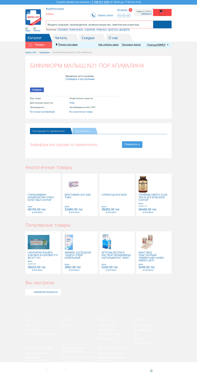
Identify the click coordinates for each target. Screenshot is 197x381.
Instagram (37, 90)
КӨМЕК (140, 319)
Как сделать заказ (108, 44)
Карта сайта (75, 370)
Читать (61, 37)
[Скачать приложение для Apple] (28, 29)
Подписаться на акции (36, 353)
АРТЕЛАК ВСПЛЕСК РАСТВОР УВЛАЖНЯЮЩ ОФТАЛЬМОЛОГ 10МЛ (116, 255)
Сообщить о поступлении (80, 79)
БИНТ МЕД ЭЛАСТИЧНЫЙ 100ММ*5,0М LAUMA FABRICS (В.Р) (151, 256)
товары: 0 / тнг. (144, 11)
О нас (113, 37)
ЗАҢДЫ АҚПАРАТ (112, 347)
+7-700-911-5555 (100, 2)
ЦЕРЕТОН (113, 29)
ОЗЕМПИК (90, 29)
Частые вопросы (106, 338)
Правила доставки (107, 330)
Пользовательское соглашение (77, 357)
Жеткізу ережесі (142, 330)
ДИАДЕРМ (124, 29)
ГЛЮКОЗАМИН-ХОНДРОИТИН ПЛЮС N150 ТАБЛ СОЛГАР (41, 197)
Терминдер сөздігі (143, 343)
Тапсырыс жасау (131, 44)
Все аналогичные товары (81, 112)
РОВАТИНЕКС (76, 29)
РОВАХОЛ (101, 29)
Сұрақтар (138, 338)
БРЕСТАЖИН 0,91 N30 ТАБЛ (77, 196)
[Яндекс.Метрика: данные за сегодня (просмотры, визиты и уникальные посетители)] (159, 370)
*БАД (71, 103)
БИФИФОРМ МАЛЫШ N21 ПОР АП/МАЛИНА (47, 292)
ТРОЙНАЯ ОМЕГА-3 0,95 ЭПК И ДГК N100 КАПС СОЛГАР (153, 197)
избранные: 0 (146, 13)
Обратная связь (38, 347)
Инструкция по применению (48, 131)
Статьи (65, 325)
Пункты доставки (68, 44)
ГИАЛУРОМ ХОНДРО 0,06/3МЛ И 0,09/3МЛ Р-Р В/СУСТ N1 (43, 255)
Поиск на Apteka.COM (109, 334)
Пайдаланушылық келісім (110, 353)
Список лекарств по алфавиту (40, 334)
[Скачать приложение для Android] (37, 29)
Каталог (35, 37)
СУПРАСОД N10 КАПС (114, 195)
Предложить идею (34, 364)
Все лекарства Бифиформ (42, 112)
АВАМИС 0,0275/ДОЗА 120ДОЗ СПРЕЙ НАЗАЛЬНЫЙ (78, 255)
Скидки (88, 37)
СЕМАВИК (63, 29)
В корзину (37, 212)
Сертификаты (82, 131)
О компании (56, 370)
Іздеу (136, 334)
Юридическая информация (74, 349)
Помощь (105, 319)
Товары (29, 325)
